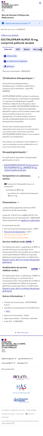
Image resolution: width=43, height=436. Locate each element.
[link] (21, 16)
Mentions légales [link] (31, 410)
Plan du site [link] (20, 414)
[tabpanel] (21, 190)
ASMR (34, 268)
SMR (28, 241)
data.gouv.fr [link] (21, 363)
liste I (8, 311)
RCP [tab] (18, 49)
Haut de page (22, 332)
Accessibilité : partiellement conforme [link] (13, 410)
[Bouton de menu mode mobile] (40, 3)
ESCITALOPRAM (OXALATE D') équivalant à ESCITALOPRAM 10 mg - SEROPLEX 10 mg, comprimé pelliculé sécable (21, 167)
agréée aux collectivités (30, 220)
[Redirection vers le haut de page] (34, 78)
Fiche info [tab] (8, 49)
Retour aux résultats (10, 35)
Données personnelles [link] (8, 414)
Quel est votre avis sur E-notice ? (16, 23)
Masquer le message (39, 23)
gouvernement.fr (24, 359)
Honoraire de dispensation (14, 231)
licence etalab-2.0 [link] (7, 423)
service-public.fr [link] (7, 363)
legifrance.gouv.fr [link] (8, 359)
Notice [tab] (26, 49)
